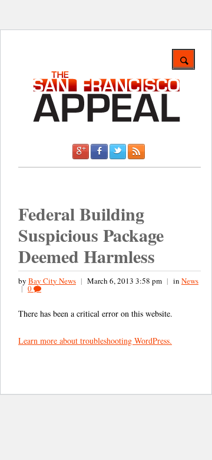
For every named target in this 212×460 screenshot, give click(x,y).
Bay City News (52, 280)
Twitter (118, 151)
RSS (136, 151)
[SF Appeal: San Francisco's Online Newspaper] (106, 120)
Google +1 (80, 151)
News (189, 280)
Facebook (99, 151)
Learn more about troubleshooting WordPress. (95, 340)
